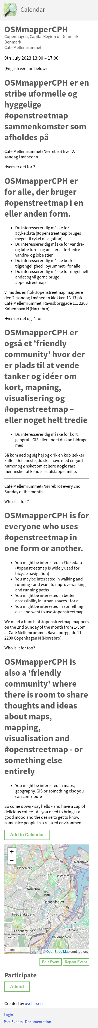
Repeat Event (76, 962)
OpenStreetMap (58, 951)
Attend (17, 986)
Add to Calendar (27, 834)
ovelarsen (34, 1003)
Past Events (13, 1021)
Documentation (38, 1021)
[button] (47, 893)
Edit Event (50, 962)
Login (8, 1014)
